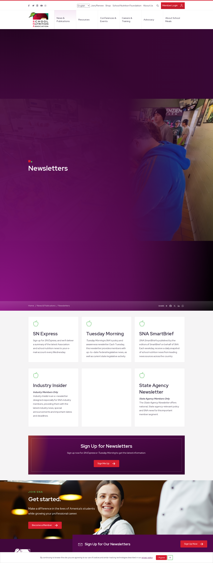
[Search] (157, 5)
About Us (148, 5)
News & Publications (63, 20)
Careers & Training (127, 20)
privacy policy (147, 557)
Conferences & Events (108, 20)
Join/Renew (97, 5)
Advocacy (149, 19)
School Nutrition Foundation (127, 5)
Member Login (170, 5)
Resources (84, 19)
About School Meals (172, 20)
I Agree (161, 557)
